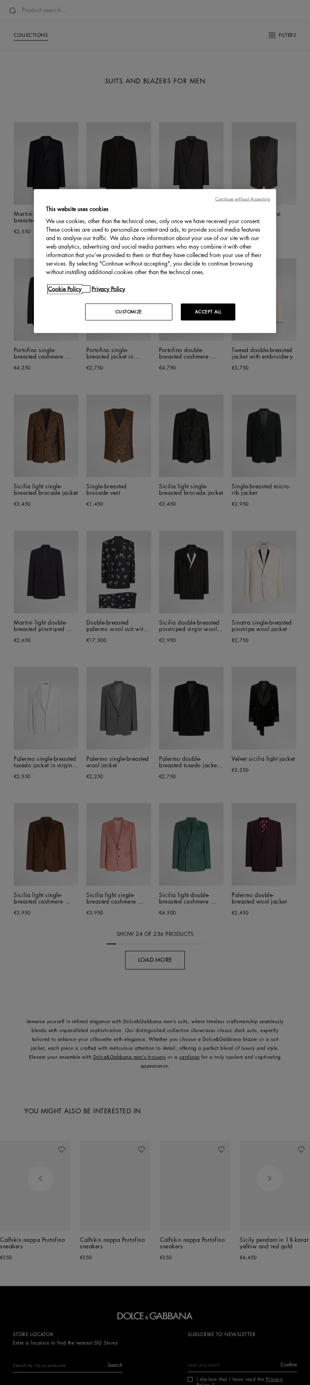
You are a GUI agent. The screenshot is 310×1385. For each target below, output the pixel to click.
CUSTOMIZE (128, 312)
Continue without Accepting (242, 199)
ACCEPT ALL (208, 312)
